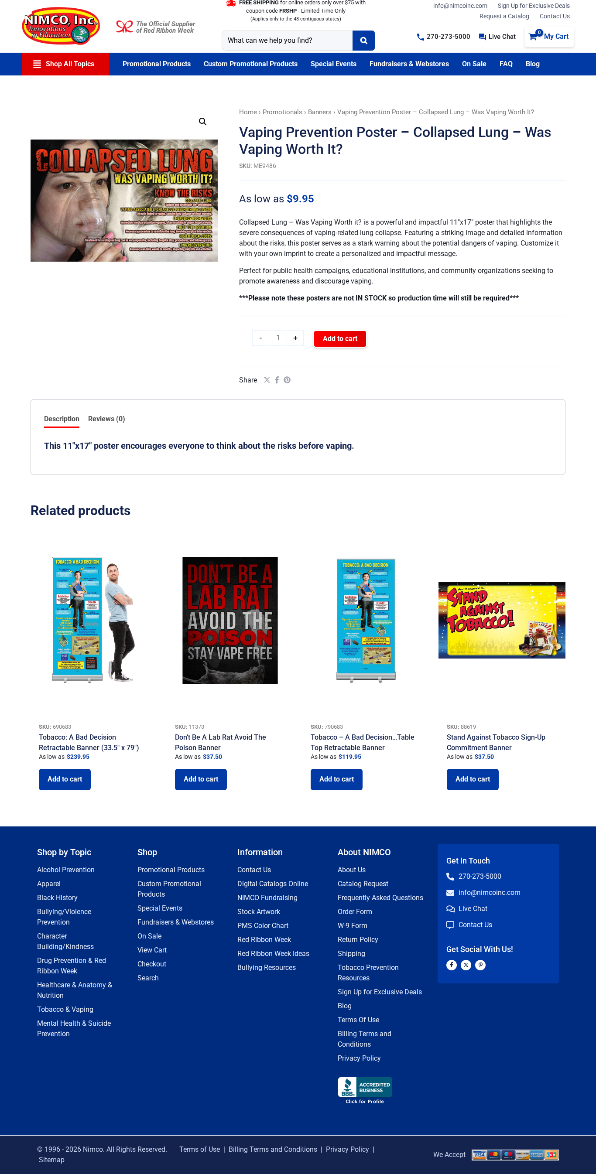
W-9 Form (352, 925)
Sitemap (52, 1160)
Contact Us (555, 16)
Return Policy (358, 939)
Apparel (49, 884)
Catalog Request (363, 884)
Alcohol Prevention (66, 870)
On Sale (149, 936)
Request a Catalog (504, 16)
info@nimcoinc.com (460, 5)
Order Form (355, 912)
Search (148, 978)
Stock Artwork (258, 912)
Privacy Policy (359, 1058)
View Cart (152, 950)
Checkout (151, 964)
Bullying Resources (266, 967)
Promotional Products (171, 870)
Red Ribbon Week (264, 939)
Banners (320, 112)
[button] (443, 37)
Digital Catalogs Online (272, 884)
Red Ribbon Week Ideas (273, 953)
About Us (352, 870)
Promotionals (282, 112)
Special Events (159, 908)
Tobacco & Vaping (65, 1009)
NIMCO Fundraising (267, 898)
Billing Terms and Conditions (273, 1149)
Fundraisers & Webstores (175, 922)
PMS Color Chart (262, 925)
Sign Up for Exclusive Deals (534, 5)
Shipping (351, 953)
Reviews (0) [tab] (106, 419)
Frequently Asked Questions (380, 898)
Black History (57, 898)
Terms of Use (199, 1149)
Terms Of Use (358, 1020)
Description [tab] (61, 419)
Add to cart (340, 338)
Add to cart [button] (65, 779)
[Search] (364, 41)
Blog (345, 1006)
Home (248, 112)
